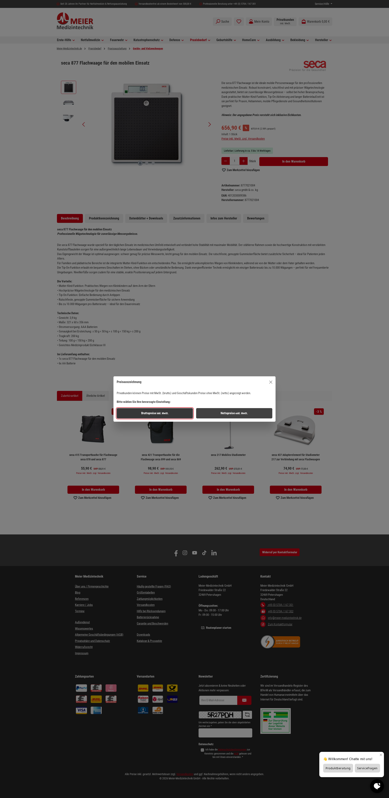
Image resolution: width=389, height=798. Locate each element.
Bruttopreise (155, 413)
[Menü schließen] (271, 382)
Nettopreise (234, 413)
